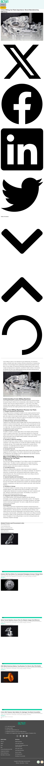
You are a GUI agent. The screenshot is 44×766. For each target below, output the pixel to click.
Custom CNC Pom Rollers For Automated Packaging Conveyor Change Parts (22, 574)
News (2, 745)
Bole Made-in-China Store (5, 754)
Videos (2, 743)
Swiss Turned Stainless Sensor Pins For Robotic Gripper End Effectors (20, 620)
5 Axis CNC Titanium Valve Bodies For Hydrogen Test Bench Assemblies (20, 712)
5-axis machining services (5, 526)
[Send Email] (42, 762)
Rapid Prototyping (18, 741)
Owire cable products (5, 530)
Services (17, 739)
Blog (1, 747)
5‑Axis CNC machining (19, 743)
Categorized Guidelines (5, 751)
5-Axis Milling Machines (22, 399)
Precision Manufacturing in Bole (6, 749)
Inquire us (3, 7)
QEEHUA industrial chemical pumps (7, 532)
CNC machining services (5, 524)
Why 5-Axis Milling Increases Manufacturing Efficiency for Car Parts (18, 457)
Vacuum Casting (18, 752)
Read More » (3, 577)
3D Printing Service (18, 754)
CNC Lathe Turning (18, 748)
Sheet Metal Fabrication (19, 750)
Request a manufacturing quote (6, 527)
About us (2, 741)
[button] (22, 62)
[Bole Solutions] (5, 1)
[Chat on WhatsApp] (38, 762)
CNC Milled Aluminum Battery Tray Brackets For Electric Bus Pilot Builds (21, 666)
